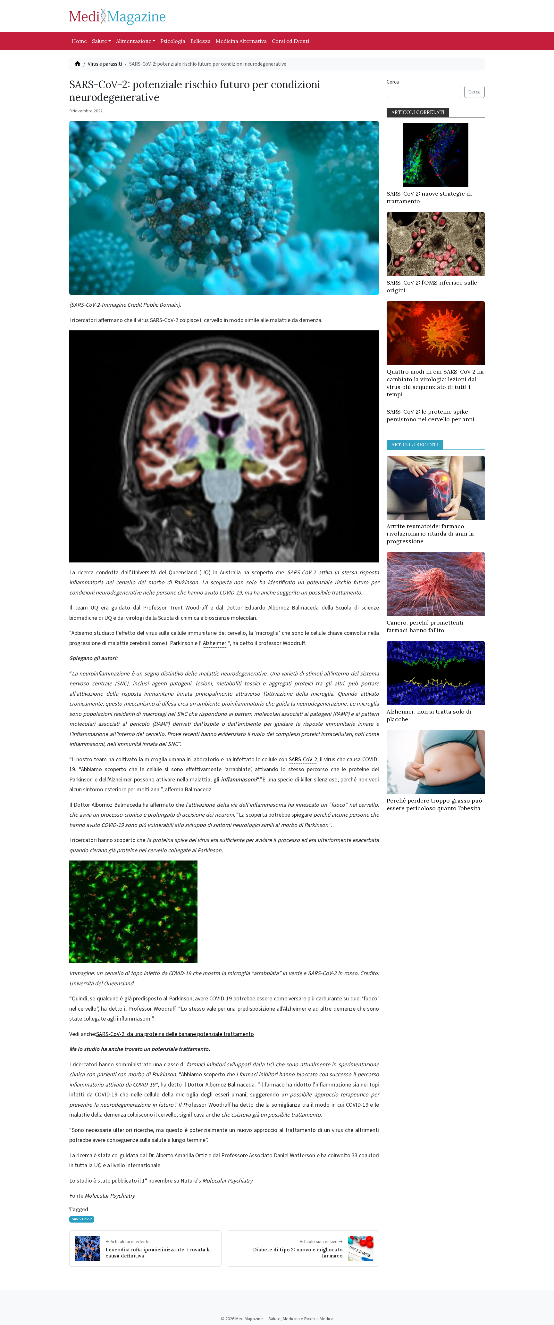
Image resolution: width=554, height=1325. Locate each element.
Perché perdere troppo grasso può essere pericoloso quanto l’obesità (434, 804)
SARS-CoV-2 (82, 1219)
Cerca (393, 81)
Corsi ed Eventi (290, 41)
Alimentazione (133, 41)
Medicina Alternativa (241, 41)
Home (79, 41)
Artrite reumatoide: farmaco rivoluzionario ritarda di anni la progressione (430, 533)
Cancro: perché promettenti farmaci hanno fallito (425, 626)
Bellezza (200, 41)
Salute (99, 41)
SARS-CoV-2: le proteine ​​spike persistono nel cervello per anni (430, 415)
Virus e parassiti (105, 64)
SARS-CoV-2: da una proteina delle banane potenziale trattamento (175, 1034)
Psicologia (172, 41)
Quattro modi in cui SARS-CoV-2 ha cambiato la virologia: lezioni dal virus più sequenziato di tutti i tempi (435, 383)
